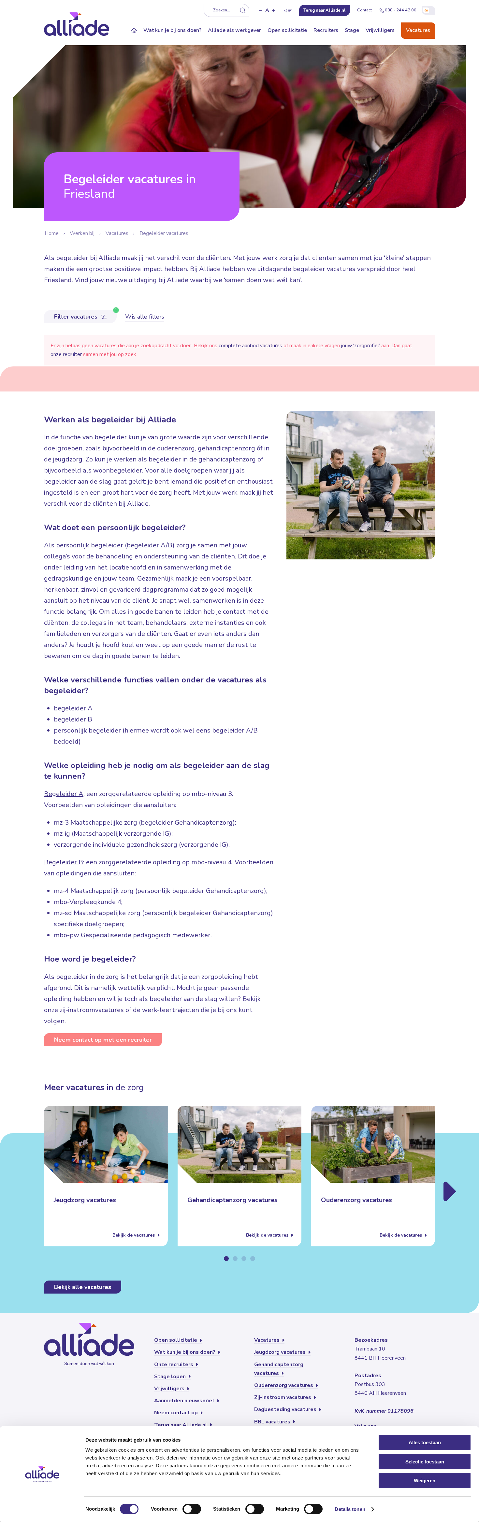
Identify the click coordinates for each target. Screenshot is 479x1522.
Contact (364, 10)
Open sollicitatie (287, 30)
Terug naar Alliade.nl (181, 1425)
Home (52, 233)
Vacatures (418, 30)
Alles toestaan (425, 1442)
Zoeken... (221, 10)
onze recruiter (66, 354)
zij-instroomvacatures (92, 1010)
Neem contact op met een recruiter (103, 1040)
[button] (260, 10)
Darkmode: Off (428, 10)
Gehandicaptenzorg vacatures (232, 1200)
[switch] (191, 1509)
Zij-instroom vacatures (283, 1397)
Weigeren (424, 1480)
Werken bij (82, 233)
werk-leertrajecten (170, 1010)
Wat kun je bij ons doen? (172, 30)
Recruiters (325, 30)
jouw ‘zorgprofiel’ (360, 345)
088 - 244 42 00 (400, 10)
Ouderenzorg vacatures (356, 1200)
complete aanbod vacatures (250, 345)
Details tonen (350, 1509)
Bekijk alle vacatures (82, 1287)
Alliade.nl (324, 10)
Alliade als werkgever (234, 30)
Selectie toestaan (424, 1461)
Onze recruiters (174, 1364)
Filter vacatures (76, 317)
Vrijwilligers (380, 30)
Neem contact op (176, 1412)
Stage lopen (170, 1376)
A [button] (267, 10)
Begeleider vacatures (163, 233)
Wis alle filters (144, 317)
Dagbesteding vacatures (286, 1409)
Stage (352, 30)
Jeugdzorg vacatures (85, 1200)
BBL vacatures (273, 1421)
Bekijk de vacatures (134, 1235)
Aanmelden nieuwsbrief (185, 1400)
